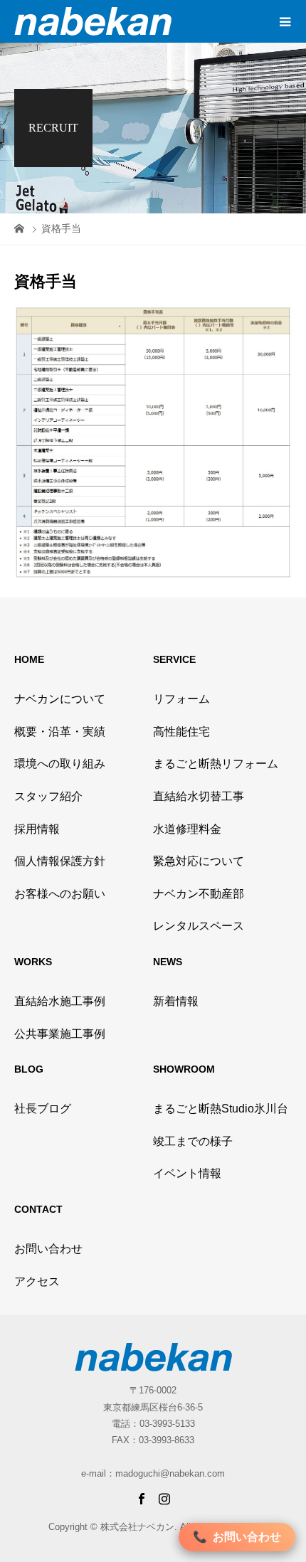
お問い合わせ (48, 1249)
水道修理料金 (187, 829)
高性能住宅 (181, 732)
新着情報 (176, 1001)
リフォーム (181, 699)
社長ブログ (42, 1109)
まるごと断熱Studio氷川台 (220, 1109)
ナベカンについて (59, 699)
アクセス (37, 1281)
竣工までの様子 (193, 1141)
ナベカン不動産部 (198, 894)
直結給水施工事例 (59, 1001)
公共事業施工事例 (59, 1034)
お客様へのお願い (59, 894)
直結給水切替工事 (198, 796)
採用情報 (37, 829)
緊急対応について (198, 861)
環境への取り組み (59, 764)
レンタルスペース (198, 926)
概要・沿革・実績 (59, 732)
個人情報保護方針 (59, 861)
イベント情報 (187, 1173)
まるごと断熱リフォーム (215, 764)
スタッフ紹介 (48, 796)
